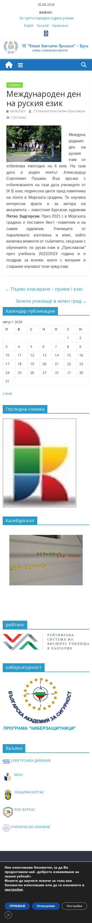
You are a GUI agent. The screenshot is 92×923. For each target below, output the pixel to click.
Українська (60, 26)
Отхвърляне (46, 906)
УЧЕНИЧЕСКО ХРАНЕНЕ (30, 827)
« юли (7, 393)
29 (69, 372)
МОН (18, 774)
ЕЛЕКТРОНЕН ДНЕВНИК (30, 760)
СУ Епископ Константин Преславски (59, 111)
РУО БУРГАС (24, 809)
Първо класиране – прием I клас (44, 289)
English (29, 26)
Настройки (74, 906)
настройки (14, 889)
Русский (43, 26)
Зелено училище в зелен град (51, 301)
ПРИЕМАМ (17, 906)
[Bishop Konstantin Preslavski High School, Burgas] (9, 65)
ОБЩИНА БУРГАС (28, 792)
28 (57, 372)
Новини (14, 85)
